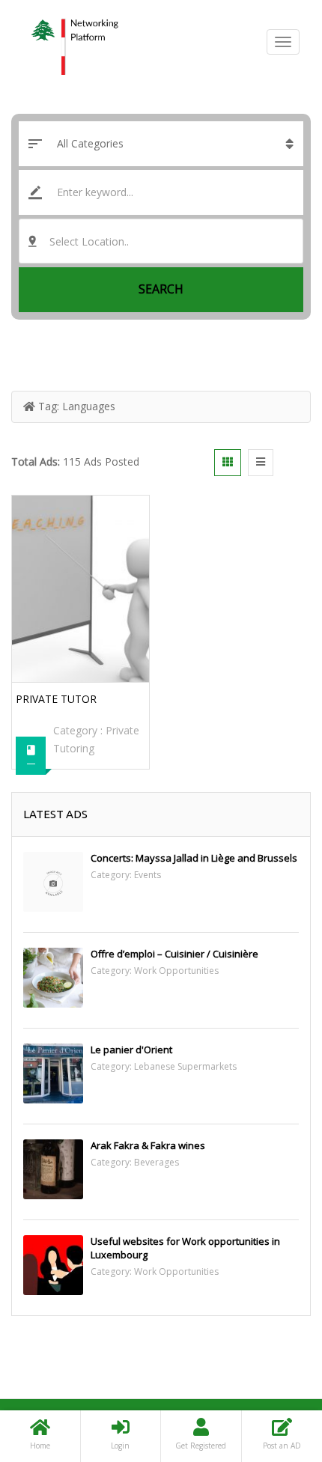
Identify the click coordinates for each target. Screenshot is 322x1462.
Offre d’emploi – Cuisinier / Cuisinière (174, 953)
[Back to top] (273, 1368)
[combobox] (161, 241)
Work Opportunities (176, 970)
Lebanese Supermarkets (185, 1066)
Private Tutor (56, 699)
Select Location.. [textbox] (89, 241)
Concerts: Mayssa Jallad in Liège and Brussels (194, 858)
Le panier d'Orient (131, 1049)
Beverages (156, 1162)
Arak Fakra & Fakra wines (148, 1145)
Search (161, 289)
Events (147, 874)
